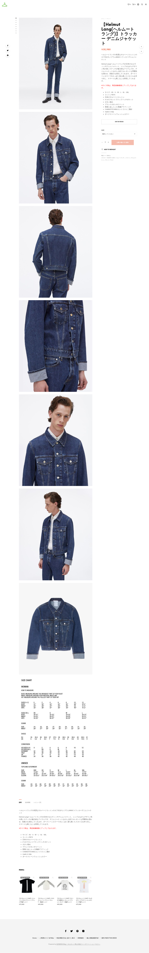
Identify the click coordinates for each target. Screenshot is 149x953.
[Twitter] (8, 50)
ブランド (108, 18)
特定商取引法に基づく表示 (66, 938)
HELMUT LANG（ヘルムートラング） (116, 157)
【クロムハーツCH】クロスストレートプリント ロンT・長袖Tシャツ (46, 900)
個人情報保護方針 (93, 938)
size (102, 130)
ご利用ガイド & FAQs (46, 938)
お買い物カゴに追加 (123, 142)
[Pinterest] (8, 55)
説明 (20, 802)
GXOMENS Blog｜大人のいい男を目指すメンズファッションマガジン (78, 944)
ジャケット (128, 157)
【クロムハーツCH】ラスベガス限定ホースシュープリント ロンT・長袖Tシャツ (65, 900)
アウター (112, 160)
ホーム (102, 18)
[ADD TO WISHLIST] (29, 893)
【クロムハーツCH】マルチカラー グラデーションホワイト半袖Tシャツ (84, 900)
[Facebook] (8, 45)
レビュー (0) (37, 802)
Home (34, 938)
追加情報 (27, 802)
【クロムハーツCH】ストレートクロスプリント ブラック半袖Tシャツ (27, 900)
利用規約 (81, 938)
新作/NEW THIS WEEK (109, 938)
